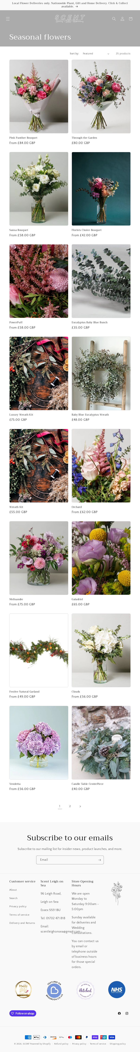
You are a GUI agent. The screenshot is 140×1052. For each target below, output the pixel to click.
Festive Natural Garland (24, 692)
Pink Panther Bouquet (23, 138)
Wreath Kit (16, 507)
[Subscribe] (99, 860)
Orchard (77, 507)
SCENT (26, 1044)
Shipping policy (118, 1044)
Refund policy (61, 1044)
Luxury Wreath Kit (21, 415)
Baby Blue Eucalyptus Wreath (90, 415)
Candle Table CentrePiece (88, 784)
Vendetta (14, 784)
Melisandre (16, 599)
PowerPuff (16, 322)
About (13, 889)
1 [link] (59, 806)
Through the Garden (84, 138)
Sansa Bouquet (18, 230)
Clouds (76, 692)
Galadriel (77, 599)
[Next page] (80, 806)
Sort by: (74, 53)
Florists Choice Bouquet (86, 230)
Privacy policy (17, 906)
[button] (8, 19)
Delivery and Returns (22, 923)
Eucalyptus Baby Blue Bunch (90, 322)
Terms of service (19, 914)
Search (13, 898)
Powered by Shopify (40, 1044)
